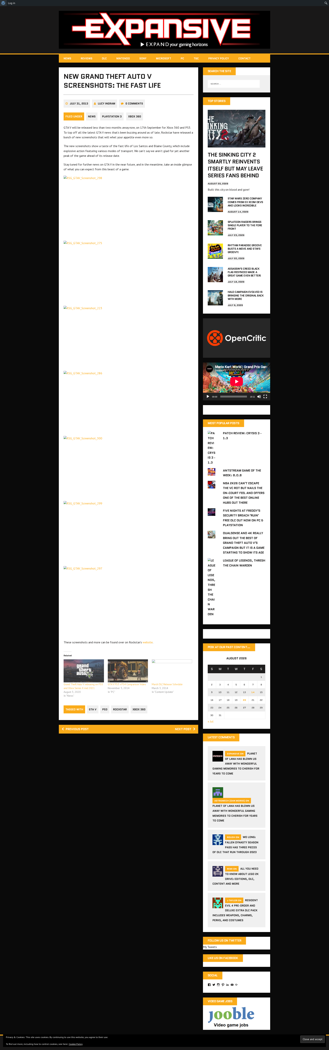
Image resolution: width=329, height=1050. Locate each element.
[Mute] (259, 396)
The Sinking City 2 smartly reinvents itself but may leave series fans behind (235, 165)
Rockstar (120, 709)
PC (182, 58)
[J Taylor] (217, 906)
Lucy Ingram (106, 103)
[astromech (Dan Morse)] (217, 795)
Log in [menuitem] (11, 3)
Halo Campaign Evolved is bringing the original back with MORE (246, 295)
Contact (244, 58)
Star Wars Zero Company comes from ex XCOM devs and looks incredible (245, 202)
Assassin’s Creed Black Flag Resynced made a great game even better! (244, 272)
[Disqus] (128, 790)
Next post (183, 729)
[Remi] (217, 874)
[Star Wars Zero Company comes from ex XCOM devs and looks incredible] (215, 209)
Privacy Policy (218, 58)
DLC (104, 58)
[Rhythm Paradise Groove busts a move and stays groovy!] (215, 256)
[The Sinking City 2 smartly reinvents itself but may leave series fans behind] (236, 145)
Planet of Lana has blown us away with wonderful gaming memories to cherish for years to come (235, 763)
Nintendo (123, 58)
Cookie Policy (76, 1044)
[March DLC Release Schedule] (172, 670)
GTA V (93, 709)
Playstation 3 (112, 116)
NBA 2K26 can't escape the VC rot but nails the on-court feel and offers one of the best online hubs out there (243, 493)
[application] (236, 381)
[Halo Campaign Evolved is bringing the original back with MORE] (215, 303)
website (148, 642)
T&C (196, 58)
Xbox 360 (134, 116)
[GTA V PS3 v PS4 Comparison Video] (128, 670)
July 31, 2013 (79, 103)
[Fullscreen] (265, 396)
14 (253, 692)
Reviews (86, 58)
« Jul (210, 721)
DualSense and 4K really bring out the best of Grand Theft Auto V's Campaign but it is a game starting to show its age (243, 543)
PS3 (104, 709)
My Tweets (210, 947)
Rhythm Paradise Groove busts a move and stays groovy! (245, 248)
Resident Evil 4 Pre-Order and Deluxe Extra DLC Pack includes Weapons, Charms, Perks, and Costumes (235, 910)
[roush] (217, 842)
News (67, 58)
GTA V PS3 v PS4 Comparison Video (127, 684)
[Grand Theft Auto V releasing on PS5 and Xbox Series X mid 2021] (84, 670)
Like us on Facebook (223, 958)
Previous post (77, 729)
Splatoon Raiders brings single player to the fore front (245, 225)
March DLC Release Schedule (167, 684)
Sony (142, 58)
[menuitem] (3, 3)
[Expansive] (164, 30)
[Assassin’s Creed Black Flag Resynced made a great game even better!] (215, 279)
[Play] (208, 396)
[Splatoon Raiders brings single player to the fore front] (215, 233)
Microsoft (163, 58)
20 (244, 700)
